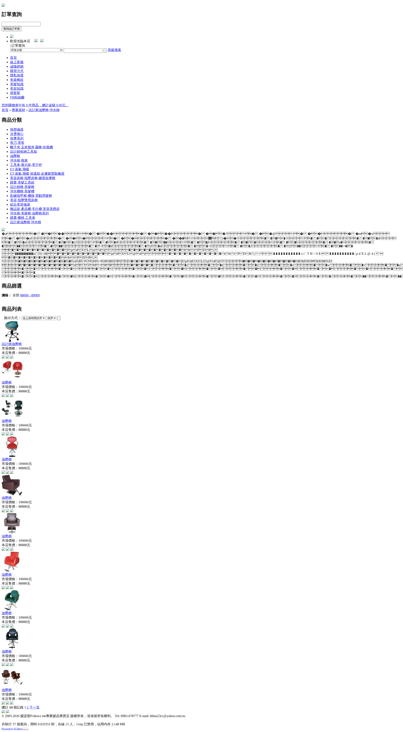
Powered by (15, 728)
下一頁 (34, 707)
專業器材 (18, 110)
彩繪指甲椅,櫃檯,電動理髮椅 (31, 195)
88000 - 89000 (30, 295)
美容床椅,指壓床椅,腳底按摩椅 (32, 178)
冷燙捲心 (17, 134)
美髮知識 (17, 84)
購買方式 (17, 71)
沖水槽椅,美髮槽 (22, 191)
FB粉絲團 (17, 97)
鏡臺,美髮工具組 (22, 182)
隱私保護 (17, 75)
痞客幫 (15, 93)
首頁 (13, 57)
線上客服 (17, 62)
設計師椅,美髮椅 (22, 187)
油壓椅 (15, 156)
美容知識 (17, 88)
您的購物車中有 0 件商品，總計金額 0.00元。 (35, 105)
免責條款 (17, 79)
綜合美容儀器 (20, 204)
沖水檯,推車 (19, 160)
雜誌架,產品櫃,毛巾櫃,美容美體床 (35, 209)
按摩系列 (17, 138)
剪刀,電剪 (17, 143)
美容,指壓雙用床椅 (24, 200)
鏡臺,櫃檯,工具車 (22, 217)
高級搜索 (114, 50)
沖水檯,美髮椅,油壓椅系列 (29, 213)
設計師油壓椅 (12, 344)
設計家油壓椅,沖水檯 (44, 110)
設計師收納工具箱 (23, 151)
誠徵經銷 (17, 66)
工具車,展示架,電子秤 (26, 165)
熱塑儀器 (17, 129)
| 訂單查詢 (17, 45)
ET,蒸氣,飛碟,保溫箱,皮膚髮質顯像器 (37, 173)
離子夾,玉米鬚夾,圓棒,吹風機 (31, 147)
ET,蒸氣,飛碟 (19, 169)
